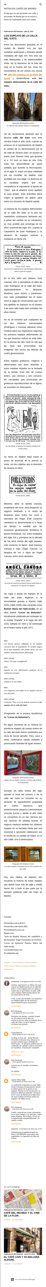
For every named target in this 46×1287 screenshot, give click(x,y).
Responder (16, 1006)
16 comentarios (17, 1220)
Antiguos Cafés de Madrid (20, 8)
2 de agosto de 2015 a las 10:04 (23, 1013)
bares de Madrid (14, 966)
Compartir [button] (7, 962)
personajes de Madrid (28, 966)
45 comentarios (17, 1264)
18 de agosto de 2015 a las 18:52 (23, 1034)
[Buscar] (40, 3)
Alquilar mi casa (17, 1052)
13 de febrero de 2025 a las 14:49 (30, 1129)
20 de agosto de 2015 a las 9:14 (23, 1062)
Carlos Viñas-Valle (18, 1080)
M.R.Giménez (16, 1011)
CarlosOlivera (16, 1033)
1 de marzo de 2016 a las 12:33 (22, 1109)
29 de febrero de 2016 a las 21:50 (23, 1081)
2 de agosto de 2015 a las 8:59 (30, 981)
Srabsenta (15, 981)
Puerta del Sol (8, 969)
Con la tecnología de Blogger (25, 1279)
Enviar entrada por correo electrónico (24, 962)
